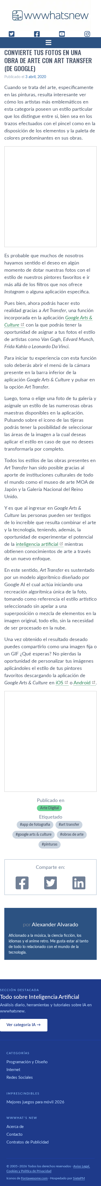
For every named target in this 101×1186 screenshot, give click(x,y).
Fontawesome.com (34, 1178)
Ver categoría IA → (23, 1025)
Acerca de (15, 1127)
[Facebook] (39, 34)
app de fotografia (36, 825)
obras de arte (72, 834)
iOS (59, 683)
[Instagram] (89, 34)
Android (82, 683)
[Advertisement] (50, 197)
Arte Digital (49, 808)
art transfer (70, 825)
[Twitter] (13, 34)
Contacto (14, 1135)
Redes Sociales (19, 1078)
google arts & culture (34, 834)
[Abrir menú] (50, 42)
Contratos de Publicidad (27, 1142)
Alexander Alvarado (55, 924)
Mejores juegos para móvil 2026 (35, 1102)
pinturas (50, 844)
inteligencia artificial (37, 544)
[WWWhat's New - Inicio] (50, 15)
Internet (13, 1070)
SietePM (79, 1178)
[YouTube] (64, 34)
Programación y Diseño (27, 1062)
